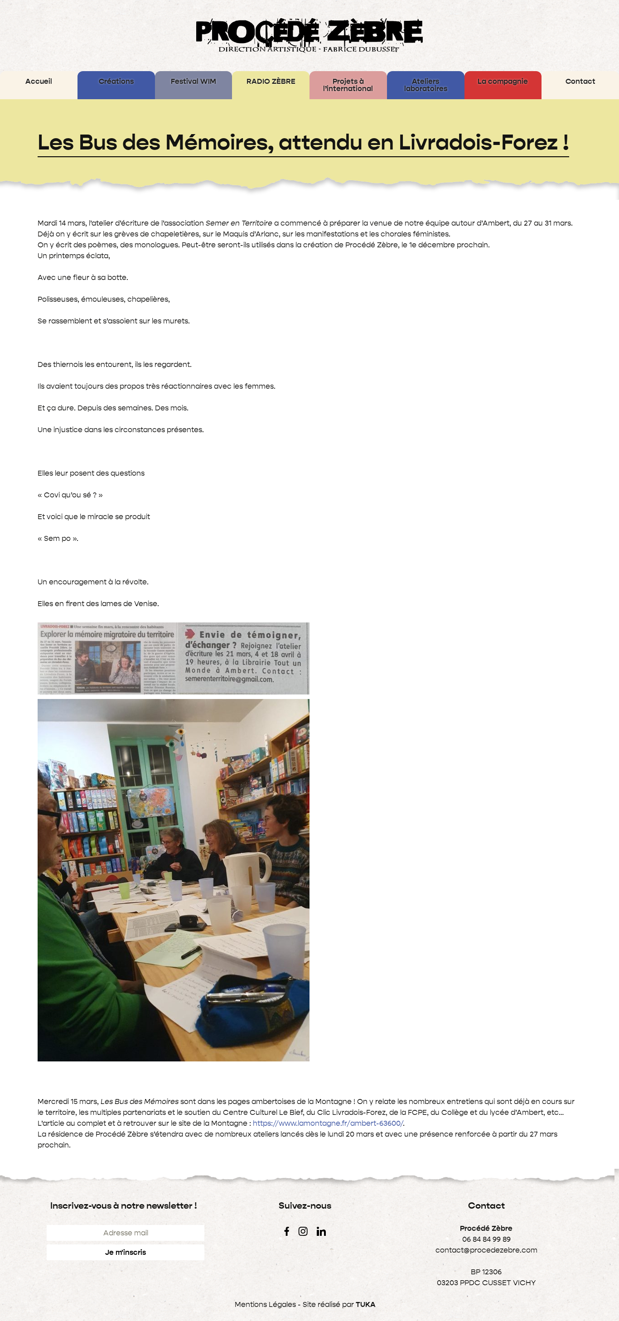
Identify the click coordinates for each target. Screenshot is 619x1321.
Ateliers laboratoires (425, 85)
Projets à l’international (348, 85)
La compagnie (503, 81)
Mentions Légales (265, 1304)
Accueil (38, 81)
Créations (116, 81)
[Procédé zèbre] (309, 35)
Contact (580, 81)
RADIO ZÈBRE (271, 81)
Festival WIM (193, 81)
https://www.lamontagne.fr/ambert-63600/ (328, 1123)
